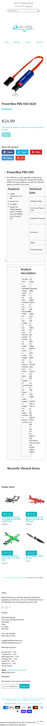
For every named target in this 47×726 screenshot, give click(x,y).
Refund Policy (39, 699)
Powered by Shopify (36, 703)
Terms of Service (23, 700)
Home (6, 42)
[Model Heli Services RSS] (10, 607)
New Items (16, 42)
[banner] (23, 27)
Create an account (27, 3)
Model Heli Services (22, 703)
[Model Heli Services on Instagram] (6, 607)
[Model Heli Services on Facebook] (3, 607)
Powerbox (7, 109)
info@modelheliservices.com (16, 670)
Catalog (28, 42)
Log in (16, 3)
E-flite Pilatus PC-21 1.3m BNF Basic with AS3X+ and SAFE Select (34, 519)
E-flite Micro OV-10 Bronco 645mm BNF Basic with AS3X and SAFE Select (11, 519)
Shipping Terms (27, 699)
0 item (19, 6)
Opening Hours (7, 699)
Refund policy (35, 700)
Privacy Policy (11, 700)
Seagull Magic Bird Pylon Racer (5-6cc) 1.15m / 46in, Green (11, 558)
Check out (29, 6)
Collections (13, 577)
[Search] (38, 10)
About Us (39, 42)
